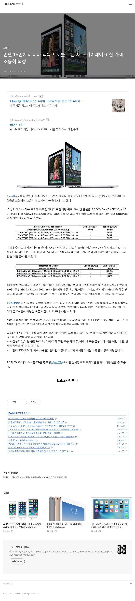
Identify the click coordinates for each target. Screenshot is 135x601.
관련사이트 (7, 583)
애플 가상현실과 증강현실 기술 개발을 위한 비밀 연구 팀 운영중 (36, 422)
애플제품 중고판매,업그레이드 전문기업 (33, 105)
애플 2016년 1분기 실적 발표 (21, 440)
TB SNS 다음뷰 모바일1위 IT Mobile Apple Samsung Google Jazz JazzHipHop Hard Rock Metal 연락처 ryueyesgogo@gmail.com (60, 553)
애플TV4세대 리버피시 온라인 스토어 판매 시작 (29, 447)
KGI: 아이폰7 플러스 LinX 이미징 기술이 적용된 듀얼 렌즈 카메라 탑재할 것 (41, 436)
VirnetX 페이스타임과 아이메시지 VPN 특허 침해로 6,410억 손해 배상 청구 (41, 444)
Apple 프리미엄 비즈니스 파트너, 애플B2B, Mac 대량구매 (44, 129)
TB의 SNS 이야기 (13, 3)
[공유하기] (19, 402)
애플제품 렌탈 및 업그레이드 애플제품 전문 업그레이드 (46, 101)
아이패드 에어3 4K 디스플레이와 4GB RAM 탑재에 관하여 (34, 433)
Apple (11, 413)
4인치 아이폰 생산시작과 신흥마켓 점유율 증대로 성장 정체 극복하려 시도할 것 (43, 429)
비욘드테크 (17, 124)
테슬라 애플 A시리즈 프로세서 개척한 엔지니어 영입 (31, 418)
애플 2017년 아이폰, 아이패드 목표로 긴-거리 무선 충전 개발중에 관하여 (40, 426)
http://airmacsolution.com (24, 96)
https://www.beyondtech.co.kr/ (27, 120)
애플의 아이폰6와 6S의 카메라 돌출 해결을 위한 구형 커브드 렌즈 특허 (39, 451)
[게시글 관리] (23, 402)
